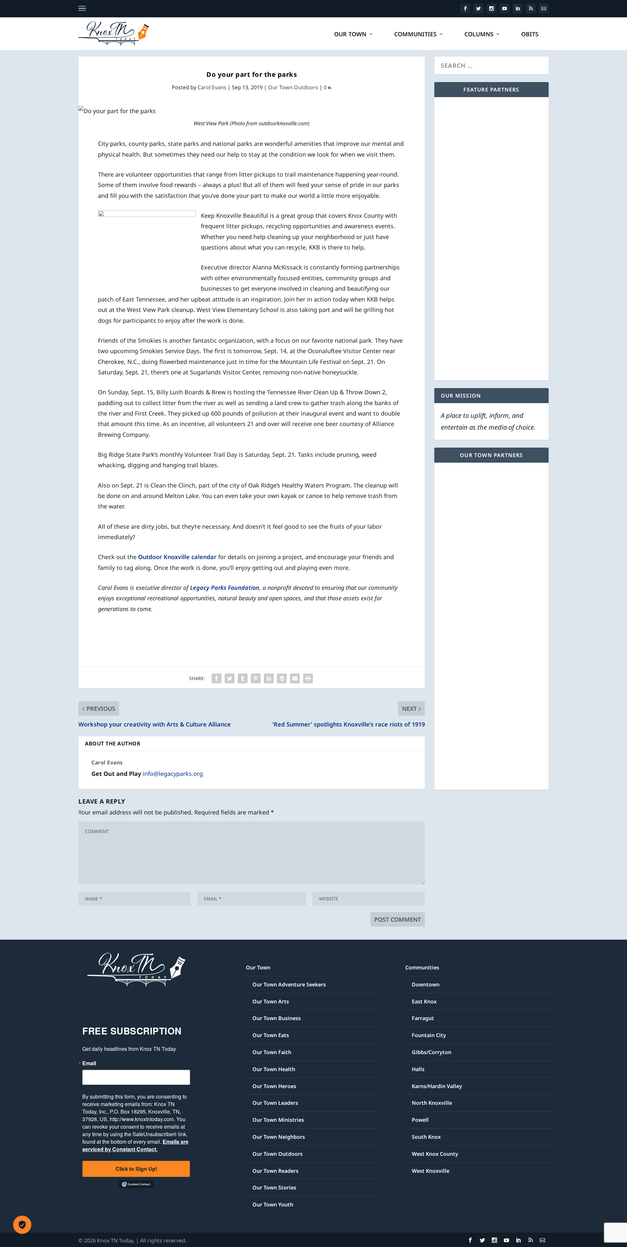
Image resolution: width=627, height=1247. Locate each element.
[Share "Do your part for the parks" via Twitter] (229, 678)
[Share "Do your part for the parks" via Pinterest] (255, 678)
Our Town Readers (275, 1170)
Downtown (426, 984)
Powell (420, 1119)
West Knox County (435, 1153)
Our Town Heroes (274, 1086)
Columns (478, 34)
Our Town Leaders (275, 1102)
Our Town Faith (271, 1052)
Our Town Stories (274, 1187)
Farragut (423, 1018)
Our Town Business (276, 1018)
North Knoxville (432, 1102)
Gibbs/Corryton (431, 1052)
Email (89, 1063)
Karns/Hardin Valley (437, 1086)
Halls (418, 1069)
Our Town (350, 34)
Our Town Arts (270, 1001)
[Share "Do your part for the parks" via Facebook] (216, 678)
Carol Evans (212, 87)
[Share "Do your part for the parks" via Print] (307, 678)
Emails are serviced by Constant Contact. (135, 1145)
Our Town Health (273, 1069)
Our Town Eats (270, 1035)
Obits (530, 34)
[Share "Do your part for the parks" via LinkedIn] (268, 678)
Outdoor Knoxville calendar (177, 557)
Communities (415, 34)
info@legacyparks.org (173, 773)
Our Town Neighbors (278, 1136)
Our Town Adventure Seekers (289, 984)
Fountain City (429, 1035)
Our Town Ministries (278, 1119)
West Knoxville (430, 1170)
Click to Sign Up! (136, 1168)
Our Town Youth (272, 1204)
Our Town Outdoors (293, 87)
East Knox (424, 1001)
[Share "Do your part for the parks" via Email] (294, 678)
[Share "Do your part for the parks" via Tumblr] (242, 678)
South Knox (426, 1136)
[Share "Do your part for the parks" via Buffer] (281, 678)
